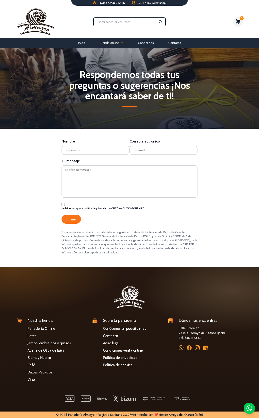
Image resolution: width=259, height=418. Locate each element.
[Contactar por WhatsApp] (249, 408)
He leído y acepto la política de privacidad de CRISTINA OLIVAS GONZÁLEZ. (103, 208)
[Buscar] (160, 21)
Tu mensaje (71, 161)
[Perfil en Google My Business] (205, 347)
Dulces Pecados (40, 372)
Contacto (110, 336)
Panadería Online (41, 328)
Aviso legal (111, 343)
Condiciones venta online (123, 350)
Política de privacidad (120, 357)
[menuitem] (81, 43)
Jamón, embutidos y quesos (49, 343)
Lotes (32, 336)
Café (31, 365)
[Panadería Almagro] (35, 21)
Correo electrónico (145, 141)
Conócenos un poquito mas (124, 328)
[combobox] (126, 22)
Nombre (68, 141)
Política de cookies (117, 365)
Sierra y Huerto (39, 357)
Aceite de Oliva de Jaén (46, 350)
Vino (31, 379)
